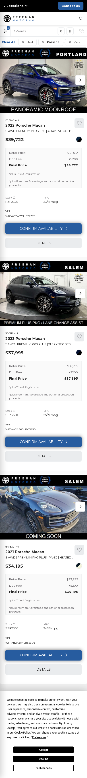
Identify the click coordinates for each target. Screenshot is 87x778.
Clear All (8, 42)
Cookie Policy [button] (22, 732)
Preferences (43, 768)
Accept (43, 749)
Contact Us (71, 6)
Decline (43, 759)
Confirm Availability (41, 228)
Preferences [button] (39, 737)
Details (44, 243)
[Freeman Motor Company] (19, 18)
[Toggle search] (81, 18)
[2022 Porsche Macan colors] (79, 139)
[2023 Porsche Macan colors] (79, 352)
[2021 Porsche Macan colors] (79, 566)
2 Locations (13, 6)
